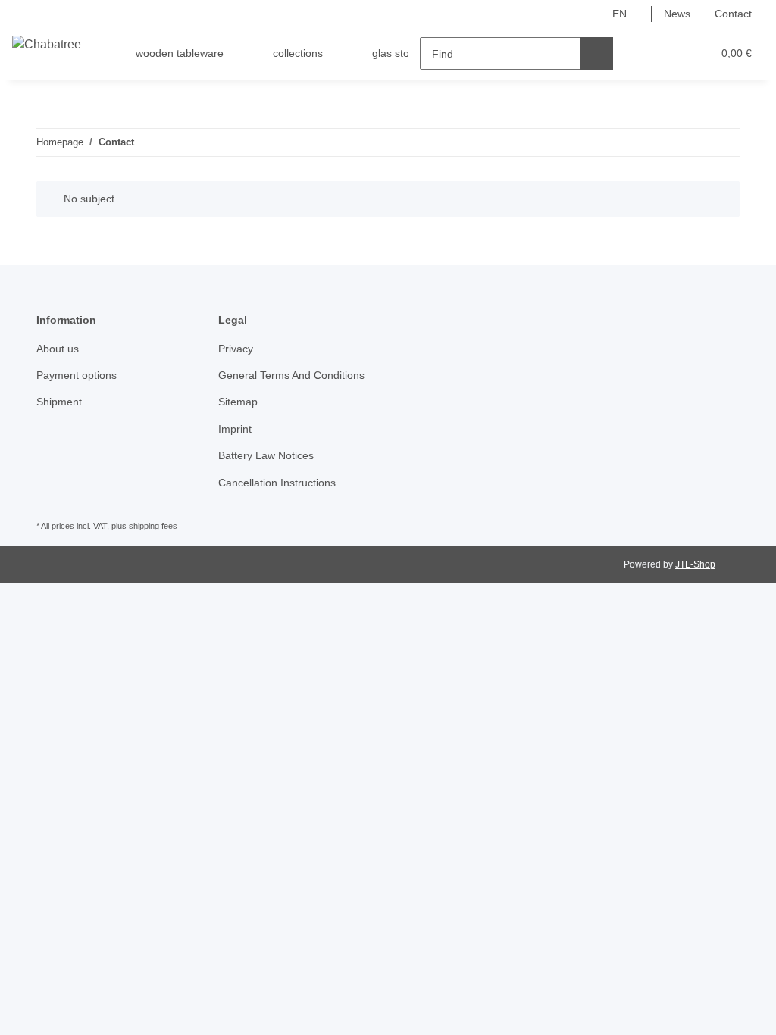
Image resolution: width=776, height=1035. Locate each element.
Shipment (59, 402)
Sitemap (238, 402)
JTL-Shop (695, 564)
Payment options (76, 375)
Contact (733, 14)
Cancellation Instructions (277, 483)
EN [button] (619, 14)
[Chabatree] (46, 44)
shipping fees (153, 525)
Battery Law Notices (266, 455)
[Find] (596, 53)
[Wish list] (672, 53)
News (677, 14)
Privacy (235, 348)
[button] (641, 53)
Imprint (235, 429)
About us (57, 348)
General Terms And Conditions (291, 375)
